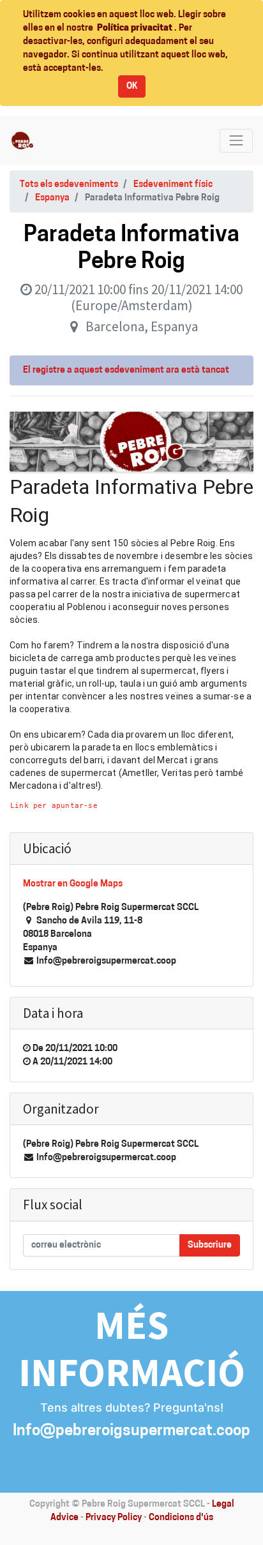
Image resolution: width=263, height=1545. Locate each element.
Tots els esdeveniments (69, 185)
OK (131, 86)
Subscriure (210, 1245)
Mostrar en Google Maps (73, 884)
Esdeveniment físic (173, 185)
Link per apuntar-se (54, 805)
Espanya (52, 198)
